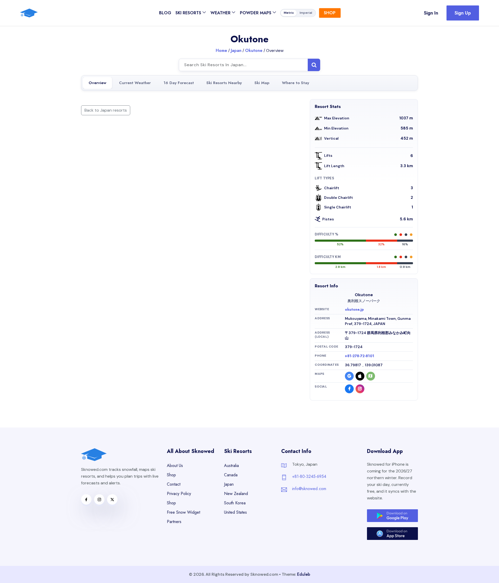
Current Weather (135, 83)
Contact (173, 484)
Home (221, 50)
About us (175, 466)
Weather (221, 12)
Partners (174, 522)
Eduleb (303, 574)
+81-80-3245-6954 (309, 476)
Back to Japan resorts (105, 110)
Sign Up (463, 13)
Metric (289, 13)
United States (235, 512)
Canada (231, 475)
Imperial (306, 13)
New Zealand (236, 494)
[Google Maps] (349, 376)
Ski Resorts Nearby (224, 83)
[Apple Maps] (360, 376)
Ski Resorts (188, 12)
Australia (231, 466)
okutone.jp (354, 309)
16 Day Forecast (178, 83)
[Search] (314, 65)
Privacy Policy (179, 494)
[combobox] (249, 65)
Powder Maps (255, 12)
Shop (330, 13)
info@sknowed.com (309, 489)
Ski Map (261, 83)
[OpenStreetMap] (370, 376)
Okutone (253, 50)
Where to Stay (295, 83)
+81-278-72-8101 (359, 355)
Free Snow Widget (183, 512)
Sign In (431, 13)
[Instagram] (360, 388)
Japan (236, 50)
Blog (165, 12)
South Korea (235, 503)
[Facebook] (349, 388)
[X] (112, 499)
